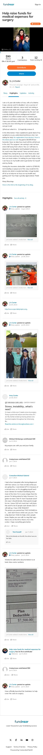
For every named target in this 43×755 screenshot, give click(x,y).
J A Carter (16, 81)
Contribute (21, 67)
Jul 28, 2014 (25, 256)
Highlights (14, 93)
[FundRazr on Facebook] (16, 740)
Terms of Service (19, 747)
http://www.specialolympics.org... (16, 309)
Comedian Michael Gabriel (19, 476)
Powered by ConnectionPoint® (21, 750)
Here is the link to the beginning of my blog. (17, 185)
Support (9, 747)
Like (7, 245)
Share (21, 74)
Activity (31, 93)
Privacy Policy (32, 747)
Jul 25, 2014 (13, 305)
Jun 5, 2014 (23, 654)
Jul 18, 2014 (13, 398)
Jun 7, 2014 (13, 461)
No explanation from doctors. (24, 137)
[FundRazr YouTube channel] (27, 740)
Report (17, 87)
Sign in (38, 4)
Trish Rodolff (17, 532)
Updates (23, 93)
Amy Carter (13, 395)
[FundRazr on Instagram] (32, 740)
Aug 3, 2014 (25, 209)
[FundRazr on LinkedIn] (21, 740)
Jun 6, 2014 (25, 555)
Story (5, 93)
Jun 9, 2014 (13, 441)
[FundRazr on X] (10, 740)
